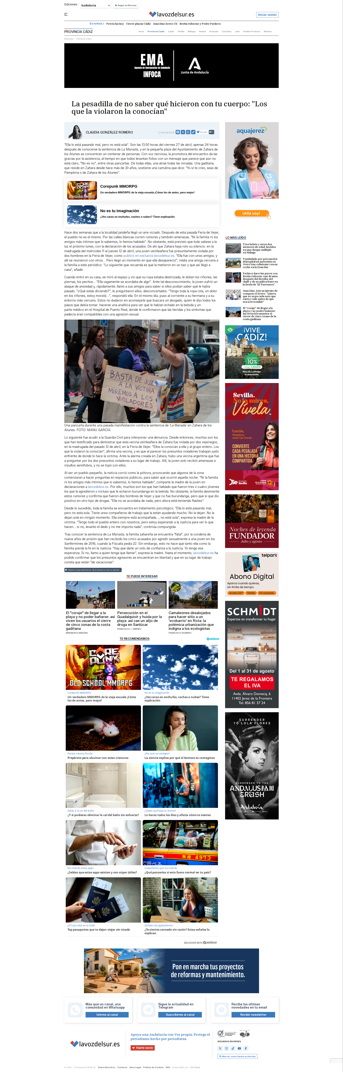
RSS (168, 1067)
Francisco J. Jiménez (129, 629)
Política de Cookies (153, 1067)
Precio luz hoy (115, 23)
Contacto (122, 1067)
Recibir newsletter (253, 1014)
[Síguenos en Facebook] (245, 1048)
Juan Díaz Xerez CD (165, 23)
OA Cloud (195, 1067)
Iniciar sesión (267, 14)
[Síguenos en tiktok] (233, 1048)
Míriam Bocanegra (77, 632)
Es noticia (96, 23)
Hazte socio (144, 1047)
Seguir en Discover (127, 5)
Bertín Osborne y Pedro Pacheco (200, 23)
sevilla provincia (251, 31)
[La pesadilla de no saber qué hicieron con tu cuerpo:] (171, 14)
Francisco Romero (180, 632)
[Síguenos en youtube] (239, 1048)
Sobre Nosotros (106, 1067)
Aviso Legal (135, 1067)
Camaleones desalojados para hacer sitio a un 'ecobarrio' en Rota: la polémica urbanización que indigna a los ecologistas (191, 621)
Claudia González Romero (109, 132)
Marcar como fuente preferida (238, 1056)
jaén (237, 31)
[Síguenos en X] (220, 1048)
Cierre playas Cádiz (138, 23)
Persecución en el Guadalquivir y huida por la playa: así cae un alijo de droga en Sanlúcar (139, 619)
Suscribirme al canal (180, 1014)
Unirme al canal (107, 1014)
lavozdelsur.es (98, 487)
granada (213, 31)
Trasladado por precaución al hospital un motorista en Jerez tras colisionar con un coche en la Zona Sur (260, 263)
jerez (141, 31)
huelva (202, 31)
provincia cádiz (156, 31)
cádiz (171, 31)
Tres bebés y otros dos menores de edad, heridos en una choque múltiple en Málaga (259, 248)
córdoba (226, 31)
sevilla (181, 31)
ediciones (69, 38)
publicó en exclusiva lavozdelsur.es (148, 256)
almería (268, 31)
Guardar (203, 132)
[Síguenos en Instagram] (226, 1048)
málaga (191, 31)
